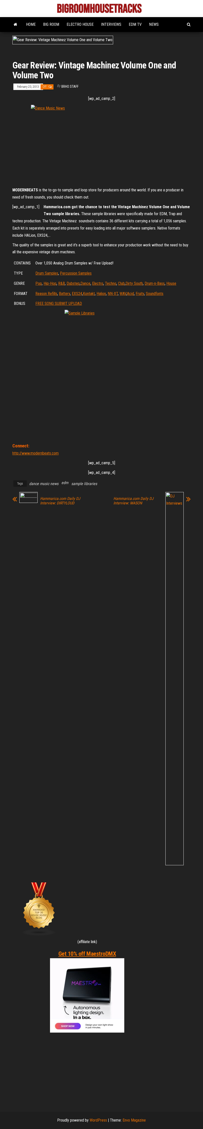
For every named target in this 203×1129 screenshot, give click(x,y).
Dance (85, 283)
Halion (101, 293)
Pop (38, 283)
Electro (97, 283)
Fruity (140, 293)
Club (121, 283)
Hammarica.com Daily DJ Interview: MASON (133, 500)
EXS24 (77, 293)
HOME (31, 24)
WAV (123, 293)
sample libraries (84, 483)
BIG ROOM (51, 24)
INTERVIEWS (111, 24)
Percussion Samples (76, 273)
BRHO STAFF (69, 86)
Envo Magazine (134, 1120)
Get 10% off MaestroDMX (87, 953)
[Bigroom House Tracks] (15, 24)
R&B (61, 283)
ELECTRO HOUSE (80, 24)
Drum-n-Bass (155, 283)
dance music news (43, 483)
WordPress (98, 1120)
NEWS (154, 24)
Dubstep (73, 283)
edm (64, 482)
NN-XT (113, 293)
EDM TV (135, 24)
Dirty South (134, 283)
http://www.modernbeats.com (35, 453)
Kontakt (89, 293)
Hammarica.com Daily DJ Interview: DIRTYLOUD (60, 500)
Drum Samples (46, 273)
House (171, 283)
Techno (110, 283)
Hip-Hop (50, 283)
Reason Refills (46, 293)
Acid (130, 293)
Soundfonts (154, 293)
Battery (64, 293)
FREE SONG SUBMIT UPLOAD (58, 303)
